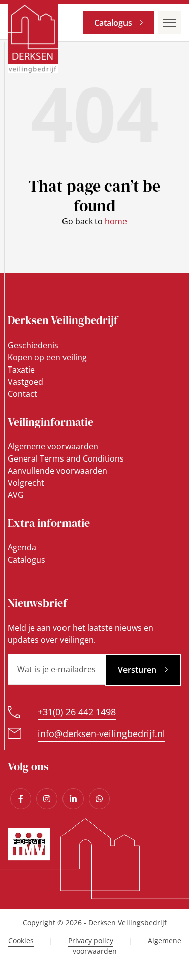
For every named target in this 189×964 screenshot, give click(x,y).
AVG (16, 494)
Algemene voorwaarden (53, 446)
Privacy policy (90, 940)
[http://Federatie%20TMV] (29, 857)
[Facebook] (20, 798)
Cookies (21, 940)
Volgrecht (26, 482)
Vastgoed (25, 381)
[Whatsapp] (99, 798)
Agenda (22, 547)
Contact (22, 393)
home (116, 221)
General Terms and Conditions (66, 458)
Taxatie (21, 369)
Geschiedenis (33, 345)
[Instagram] (46, 798)
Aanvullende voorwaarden (57, 470)
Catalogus (113, 22)
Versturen (137, 669)
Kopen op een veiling (47, 357)
